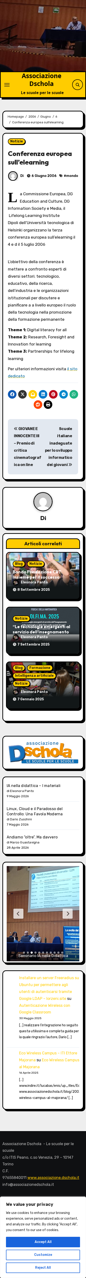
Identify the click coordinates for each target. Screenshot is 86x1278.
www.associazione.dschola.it (53, 1178)
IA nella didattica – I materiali (33, 785)
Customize (43, 1255)
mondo (72, 176)
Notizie (16, 141)
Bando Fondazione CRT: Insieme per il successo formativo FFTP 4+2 (37, 577)
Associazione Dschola (41, 79)
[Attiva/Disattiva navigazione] (7, 85)
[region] (43, 1237)
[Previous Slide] (18, 914)
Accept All (43, 1242)
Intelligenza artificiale (34, 676)
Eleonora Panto (34, 582)
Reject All (43, 1268)
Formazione (39, 668)
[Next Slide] (68, 914)
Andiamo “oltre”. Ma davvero (32, 837)
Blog (19, 564)
